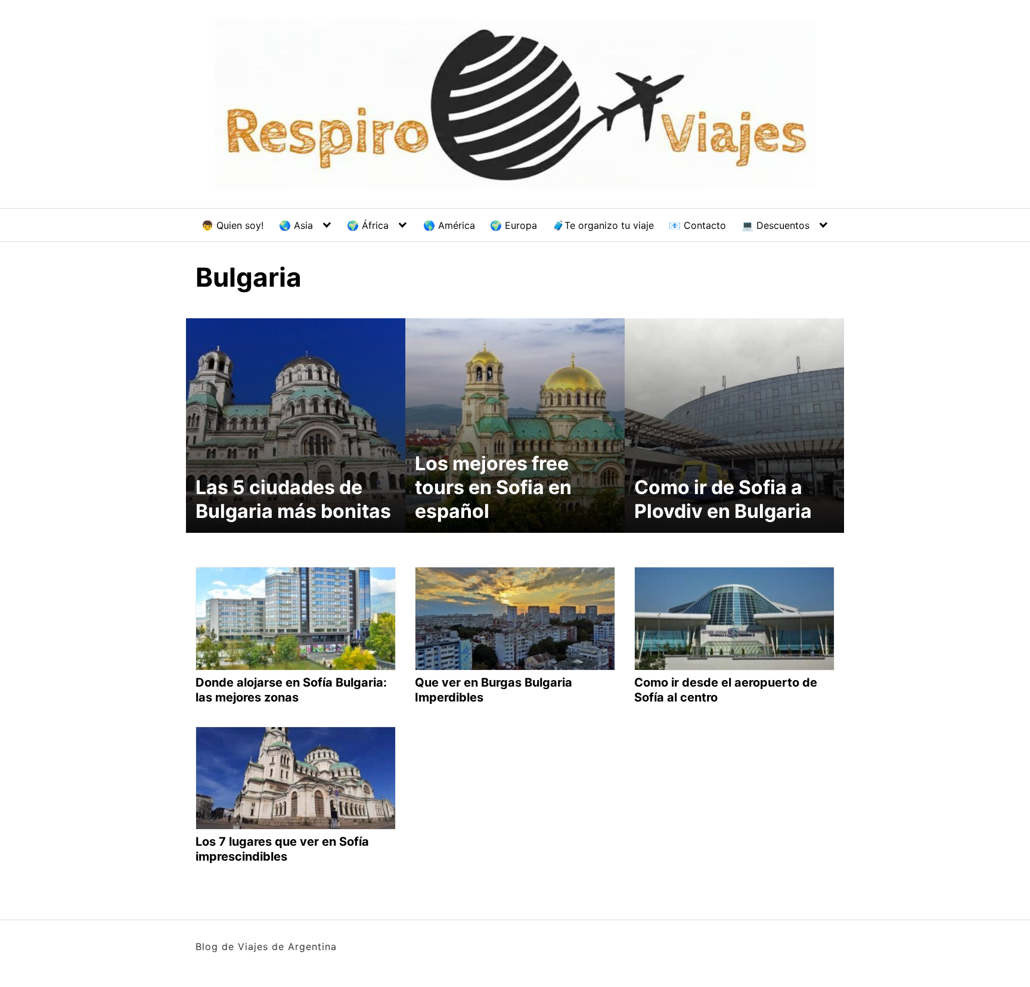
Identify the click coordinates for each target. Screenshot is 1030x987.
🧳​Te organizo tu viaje (603, 225)
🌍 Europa (513, 225)
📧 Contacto (697, 225)
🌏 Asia (296, 225)
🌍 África (368, 225)
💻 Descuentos (775, 225)
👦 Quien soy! (232, 225)
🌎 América (449, 225)
